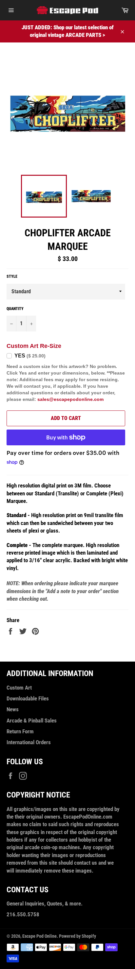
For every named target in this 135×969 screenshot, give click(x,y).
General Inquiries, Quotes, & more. (45, 903)
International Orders (29, 742)
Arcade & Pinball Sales (32, 720)
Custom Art (19, 687)
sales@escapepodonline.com (70, 399)
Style (12, 276)
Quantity (15, 308)
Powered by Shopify (77, 936)
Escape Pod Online (39, 936)
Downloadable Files (28, 698)
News (13, 709)
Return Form (20, 731)
